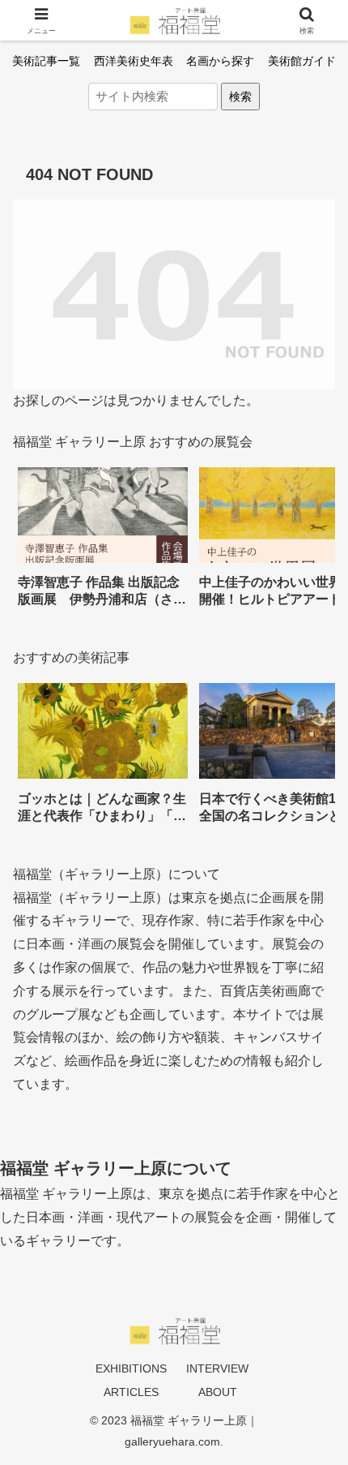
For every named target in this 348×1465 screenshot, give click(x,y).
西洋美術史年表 (133, 60)
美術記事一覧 (46, 60)
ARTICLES (131, 1392)
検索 (240, 96)
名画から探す (220, 60)
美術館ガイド (302, 60)
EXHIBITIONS (131, 1368)
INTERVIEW (217, 1368)
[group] (103, 543)
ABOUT (217, 1392)
